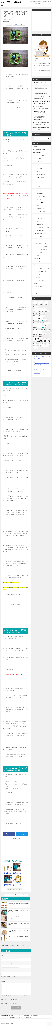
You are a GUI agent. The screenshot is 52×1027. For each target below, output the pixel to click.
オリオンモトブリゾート (40, 308)
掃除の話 (36, 283)
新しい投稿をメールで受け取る (9, 1003)
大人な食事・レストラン (41, 271)
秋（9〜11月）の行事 (40, 196)
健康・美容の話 (37, 258)
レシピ (40, 322)
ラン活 (35, 322)
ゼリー (47, 311)
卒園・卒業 (39, 165)
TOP (9, 1015)
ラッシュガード (38, 318)
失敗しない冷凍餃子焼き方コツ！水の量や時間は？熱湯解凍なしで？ (18, 924)
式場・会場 (38, 293)
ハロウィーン (40, 202)
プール (35, 315)
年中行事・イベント (38, 152)
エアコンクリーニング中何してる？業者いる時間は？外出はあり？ (18, 937)
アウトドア (36, 306)
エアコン (9, 889)
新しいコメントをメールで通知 (9, 999)
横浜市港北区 (44, 341)
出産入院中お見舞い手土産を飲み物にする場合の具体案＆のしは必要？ (18, 904)
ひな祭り (39, 158)
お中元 (38, 186)
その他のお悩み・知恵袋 (39, 149)
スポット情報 (37, 261)
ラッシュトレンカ (37, 320)
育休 (39, 346)
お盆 (35, 304)
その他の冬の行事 (41, 230)
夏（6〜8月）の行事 (40, 177)
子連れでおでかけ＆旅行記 (41, 249)
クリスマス (39, 218)
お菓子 (46, 304)
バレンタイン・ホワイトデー (43, 227)
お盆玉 (41, 304)
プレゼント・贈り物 (38, 286)
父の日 (38, 180)
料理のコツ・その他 (40, 280)
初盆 (39, 327)
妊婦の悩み (38, 240)
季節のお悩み (37, 146)
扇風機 (41, 336)
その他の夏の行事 (41, 193)
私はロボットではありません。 (9, 976)
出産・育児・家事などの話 (40, 233)
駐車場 (35, 348)
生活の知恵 (6, 21)
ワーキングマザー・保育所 (41, 246)
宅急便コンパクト (39, 334)
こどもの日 (39, 168)
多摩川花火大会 (39, 330)
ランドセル (45, 320)
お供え (41, 301)
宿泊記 (35, 336)
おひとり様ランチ (39, 274)
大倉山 (49, 329)
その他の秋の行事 (41, 208)
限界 (44, 345)
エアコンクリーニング (17, 889)
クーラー (35, 311)
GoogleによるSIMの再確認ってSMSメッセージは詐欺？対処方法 (18, 917)
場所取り (44, 327)
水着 (35, 343)
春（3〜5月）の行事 (40, 155)
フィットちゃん (42, 313)
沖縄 (49, 343)
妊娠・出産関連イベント (41, 243)
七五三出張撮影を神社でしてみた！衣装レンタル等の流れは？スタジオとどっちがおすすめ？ (42, 118)
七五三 (38, 205)
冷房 (35, 327)
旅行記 (46, 339)
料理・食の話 (37, 265)
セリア (41, 311)
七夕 (38, 183)
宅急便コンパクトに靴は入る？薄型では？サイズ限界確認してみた (18, 911)
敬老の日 (39, 199)
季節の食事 (38, 277)
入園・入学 (39, 161)
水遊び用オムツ (42, 343)
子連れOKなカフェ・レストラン (42, 268)
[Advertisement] (15, 117)
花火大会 (39, 190)
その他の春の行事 (41, 174)
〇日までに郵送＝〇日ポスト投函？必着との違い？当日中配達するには (9, 945)
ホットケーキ (42, 315)
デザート (35, 313)
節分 (38, 221)
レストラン (47, 322)
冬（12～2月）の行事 (40, 211)
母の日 (38, 171)
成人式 (38, 215)
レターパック (38, 325)
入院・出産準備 (39, 236)
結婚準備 (36, 289)
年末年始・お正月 (41, 224)
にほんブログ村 (37, 360)
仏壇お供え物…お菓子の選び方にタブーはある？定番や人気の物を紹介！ (18, 931)
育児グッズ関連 (39, 252)
